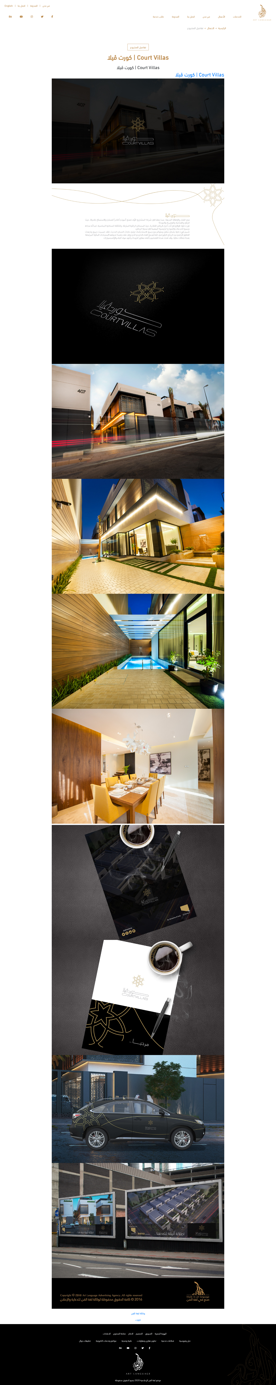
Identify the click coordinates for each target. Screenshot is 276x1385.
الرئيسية (222, 28)
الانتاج (130, 1333)
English (9, 5)
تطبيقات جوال (85, 1340)
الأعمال (221, 16)
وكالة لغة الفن (138, 1313)
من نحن (206, 16)
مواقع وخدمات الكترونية (106, 1340)
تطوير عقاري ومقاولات (146, 1340)
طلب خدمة (158, 16)
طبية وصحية (127, 1340)
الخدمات (237, 16)
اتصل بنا (191, 16)
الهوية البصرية (160, 1333)
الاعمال (210, 28)
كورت (138, 1319)
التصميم (139, 1333)
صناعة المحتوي (119, 1333)
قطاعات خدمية (167, 1340)
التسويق (148, 1333)
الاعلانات (107, 1333)
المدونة (175, 16)
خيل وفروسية (184, 1340)
